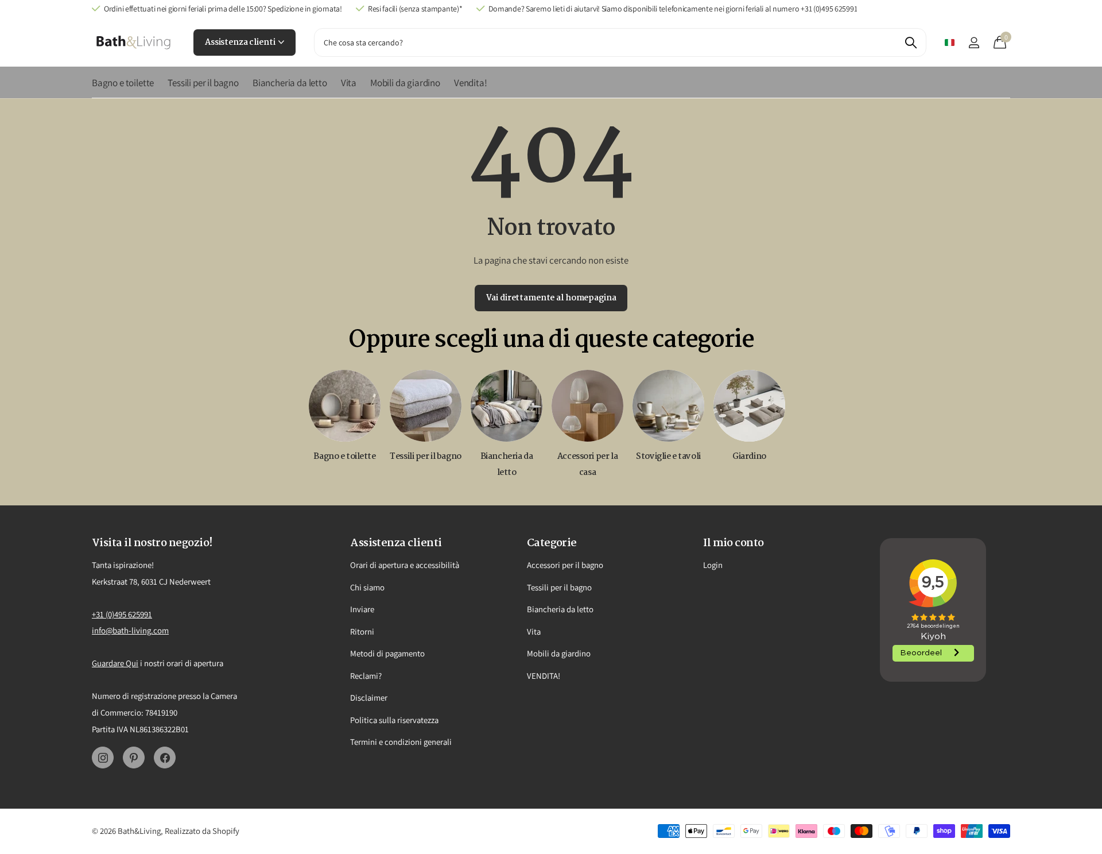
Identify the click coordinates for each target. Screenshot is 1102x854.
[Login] (973, 43)
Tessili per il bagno (203, 82)
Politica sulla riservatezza (394, 719)
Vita (348, 82)
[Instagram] (103, 757)
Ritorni (362, 631)
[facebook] (165, 757)
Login (713, 564)
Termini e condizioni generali (401, 741)
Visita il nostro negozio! (152, 543)
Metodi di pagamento (387, 653)
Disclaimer (368, 697)
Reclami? (366, 675)
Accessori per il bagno (565, 564)
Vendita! (470, 82)
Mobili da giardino (405, 82)
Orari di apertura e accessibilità (404, 564)
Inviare (362, 609)
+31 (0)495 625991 (122, 614)
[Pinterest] (134, 757)
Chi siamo (367, 587)
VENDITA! (543, 675)
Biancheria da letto (290, 82)
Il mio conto (733, 543)
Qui (132, 663)
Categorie (552, 543)
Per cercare (910, 42)
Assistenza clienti (241, 42)
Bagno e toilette (123, 82)
